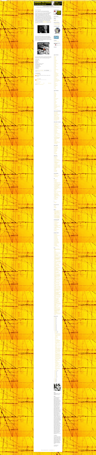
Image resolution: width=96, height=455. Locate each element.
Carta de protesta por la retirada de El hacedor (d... (58, 354)
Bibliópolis (55, 174)
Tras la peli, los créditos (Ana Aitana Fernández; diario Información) (57, 310)
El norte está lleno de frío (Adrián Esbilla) (56, 268)
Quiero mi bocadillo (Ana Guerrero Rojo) (56, 300)
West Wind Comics (56, 109)
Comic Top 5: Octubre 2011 (57, 333)
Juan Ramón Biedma (56, 241)
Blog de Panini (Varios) (56, 118)
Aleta (54, 92)
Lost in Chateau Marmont (57, 353)
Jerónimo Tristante (56, 239)
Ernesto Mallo (55, 237)
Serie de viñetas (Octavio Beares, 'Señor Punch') (56, 138)
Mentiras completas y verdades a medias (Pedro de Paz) (57, 292)
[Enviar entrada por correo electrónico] (44, 70)
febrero (56, 376)
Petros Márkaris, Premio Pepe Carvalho (57, 363)
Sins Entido (55, 107)
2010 (55, 378)
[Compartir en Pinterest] (48, 70)
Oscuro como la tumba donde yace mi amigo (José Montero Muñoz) (57, 295)
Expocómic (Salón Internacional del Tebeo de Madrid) (57, 211)
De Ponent (55, 94)
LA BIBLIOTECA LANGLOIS (57, 23)
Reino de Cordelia (56, 81)
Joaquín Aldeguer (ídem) (56, 284)
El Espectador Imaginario (56, 187)
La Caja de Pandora (56, 226)
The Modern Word (56, 176)
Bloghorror (55, 180)
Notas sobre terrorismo (56, 229)
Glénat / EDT (55, 99)
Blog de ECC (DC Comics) (57, 114)
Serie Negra (55, 171)
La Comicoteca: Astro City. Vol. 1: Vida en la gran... (57, 340)
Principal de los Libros (56, 79)
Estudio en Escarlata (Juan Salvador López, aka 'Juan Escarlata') (57, 276)
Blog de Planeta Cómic (56, 119)
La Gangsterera (56, 163)
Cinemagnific (38, 74)
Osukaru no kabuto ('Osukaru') (57, 296)
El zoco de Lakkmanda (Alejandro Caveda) (56, 272)
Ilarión (55, 71)
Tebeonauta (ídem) (56, 306)
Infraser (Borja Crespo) (56, 282)
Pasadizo (55, 230)
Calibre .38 (55, 158)
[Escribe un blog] (46, 70)
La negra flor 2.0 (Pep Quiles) (57, 286)
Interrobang (55, 161)
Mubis (55, 206)
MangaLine (55, 102)
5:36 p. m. (38, 80)
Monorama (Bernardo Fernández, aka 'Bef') (56, 293)
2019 (55, 323)
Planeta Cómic (55, 104)
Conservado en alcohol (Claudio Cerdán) (56, 255)
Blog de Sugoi (55, 120)
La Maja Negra (55, 164)
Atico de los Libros (56, 63)
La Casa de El (55, 136)
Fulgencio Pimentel (56, 98)
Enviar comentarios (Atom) (40, 84)
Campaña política (56, 339)
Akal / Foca (55, 56)
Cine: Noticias (38, 71)
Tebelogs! (55, 139)
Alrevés (55, 61)
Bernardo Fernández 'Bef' (57, 235)
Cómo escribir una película (57, 334)
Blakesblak (55, 157)
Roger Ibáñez (55, 153)
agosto (55, 371)
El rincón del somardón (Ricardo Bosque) (56, 269)
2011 (55, 330)
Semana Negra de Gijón (56, 215)
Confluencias (55, 66)
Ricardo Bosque (56, 245)
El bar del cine (56, 337)
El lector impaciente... (56, 127)
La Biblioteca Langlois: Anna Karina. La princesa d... (58, 348)
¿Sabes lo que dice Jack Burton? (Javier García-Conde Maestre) (57, 249)
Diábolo (55, 95)
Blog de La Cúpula (56, 116)
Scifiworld (55, 198)
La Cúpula (55, 101)
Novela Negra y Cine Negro (57, 166)
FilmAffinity (55, 189)
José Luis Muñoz (56, 240)
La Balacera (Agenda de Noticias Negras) (56, 162)
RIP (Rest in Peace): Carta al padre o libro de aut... (58, 356)
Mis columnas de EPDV (56, 41)
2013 (55, 328)
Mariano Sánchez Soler (56, 242)
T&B (54, 87)
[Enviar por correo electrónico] (45, 70)
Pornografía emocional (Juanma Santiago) (56, 298)
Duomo (55, 67)
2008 (55, 380)
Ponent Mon (55, 105)
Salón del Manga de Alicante (57, 214)
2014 (55, 327)
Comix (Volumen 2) (56, 124)
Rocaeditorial (55, 83)
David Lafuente (55, 146)
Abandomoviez (55, 179)
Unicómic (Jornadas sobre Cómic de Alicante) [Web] (57, 217)
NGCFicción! (55, 76)
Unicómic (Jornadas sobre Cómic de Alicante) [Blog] (57, 216)
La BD (55, 134)
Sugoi (55, 108)
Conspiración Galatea (56, 222)
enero (55, 377)
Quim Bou (55, 151)
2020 (55, 322)
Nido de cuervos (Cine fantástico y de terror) (56, 194)
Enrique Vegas (55, 148)
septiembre (56, 370)
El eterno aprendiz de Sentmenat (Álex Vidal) (56, 264)
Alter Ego (55, 251)
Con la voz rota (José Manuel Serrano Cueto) (57, 253)
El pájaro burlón (56, 224)
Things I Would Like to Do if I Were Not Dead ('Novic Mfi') (57, 308)
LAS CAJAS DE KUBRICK (57, 24)
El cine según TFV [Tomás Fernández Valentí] (57, 186)
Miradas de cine (56, 193)
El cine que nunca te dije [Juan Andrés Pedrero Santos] (57, 184)
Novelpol (55, 168)
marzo (55, 375)
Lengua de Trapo (56, 74)
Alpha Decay (55, 60)
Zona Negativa (55, 143)
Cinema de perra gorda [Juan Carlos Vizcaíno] (57, 182)
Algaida (55, 57)
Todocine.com (55, 199)
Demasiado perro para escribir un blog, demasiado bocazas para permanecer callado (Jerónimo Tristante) (57, 258)
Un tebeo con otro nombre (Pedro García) (57, 142)
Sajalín (55, 84)
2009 (55, 379)
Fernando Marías (56, 238)
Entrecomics (55, 129)
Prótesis (55, 169)
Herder (55, 70)
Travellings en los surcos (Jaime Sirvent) (56, 312)
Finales (55, 338)
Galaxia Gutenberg (56, 69)
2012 (55, 329)
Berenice (55, 64)
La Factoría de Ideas (56, 73)
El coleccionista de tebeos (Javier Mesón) (57, 126)
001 (54, 91)
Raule (55, 152)
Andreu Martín (55, 234)
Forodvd (55, 205)
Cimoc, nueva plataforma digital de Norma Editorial (58, 350)
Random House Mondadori (57, 80)
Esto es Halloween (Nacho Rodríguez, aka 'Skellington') (57, 274)
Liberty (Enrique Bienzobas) (57, 288)
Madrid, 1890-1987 (57, 359)
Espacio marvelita (56, 130)
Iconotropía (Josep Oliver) (57, 133)
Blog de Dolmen (56, 113)
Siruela (55, 86)
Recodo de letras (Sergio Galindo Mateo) (56, 302)
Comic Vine (55, 221)
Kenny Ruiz (55, 149)
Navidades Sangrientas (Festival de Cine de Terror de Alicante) (57, 213)
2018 (55, 324)
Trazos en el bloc (56, 141)
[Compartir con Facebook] (47, 70)
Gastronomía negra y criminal (57, 160)
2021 (55, 321)
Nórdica (55, 77)
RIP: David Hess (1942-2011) (58, 357)
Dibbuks (55, 96)
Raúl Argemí (55, 244)
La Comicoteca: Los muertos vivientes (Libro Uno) (58, 358)
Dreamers (55, 125)
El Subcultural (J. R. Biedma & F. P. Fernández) (57, 225)
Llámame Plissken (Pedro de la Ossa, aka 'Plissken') (57, 289)
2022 (55, 320)
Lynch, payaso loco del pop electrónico (57, 365)
